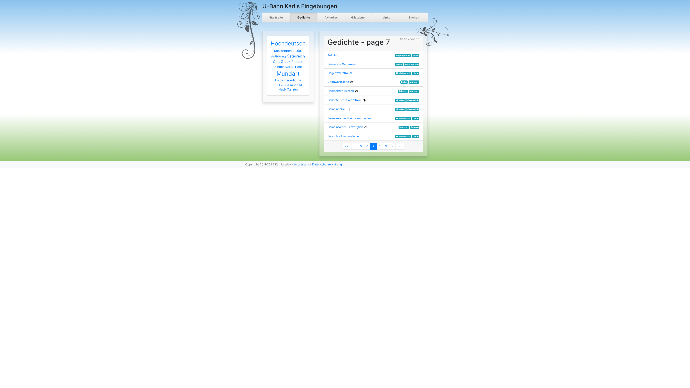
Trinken (279, 85)
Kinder (279, 67)
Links (386, 17)
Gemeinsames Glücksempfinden (349, 118)
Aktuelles (331, 17)
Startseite (276, 17)
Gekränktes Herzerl (341, 91)
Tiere (298, 67)
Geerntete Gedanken (342, 64)
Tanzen (292, 89)
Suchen (414, 17)
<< (347, 146)
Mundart (288, 73)
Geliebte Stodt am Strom (345, 100)
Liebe (297, 50)
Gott (276, 62)
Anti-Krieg (278, 56)
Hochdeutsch (288, 43)
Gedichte (303, 17)
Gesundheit (293, 85)
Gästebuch (358, 17)
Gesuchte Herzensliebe (343, 136)
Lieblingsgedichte (288, 80)
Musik (282, 89)
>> (400, 146)
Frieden (297, 62)
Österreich (296, 56)
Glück (286, 61)
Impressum (301, 164)
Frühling (333, 55)
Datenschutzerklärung (327, 164)
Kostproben (283, 51)
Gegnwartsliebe (338, 82)
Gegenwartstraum (340, 73)
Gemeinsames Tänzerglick (345, 127)
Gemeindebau (337, 109)
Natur (289, 67)
